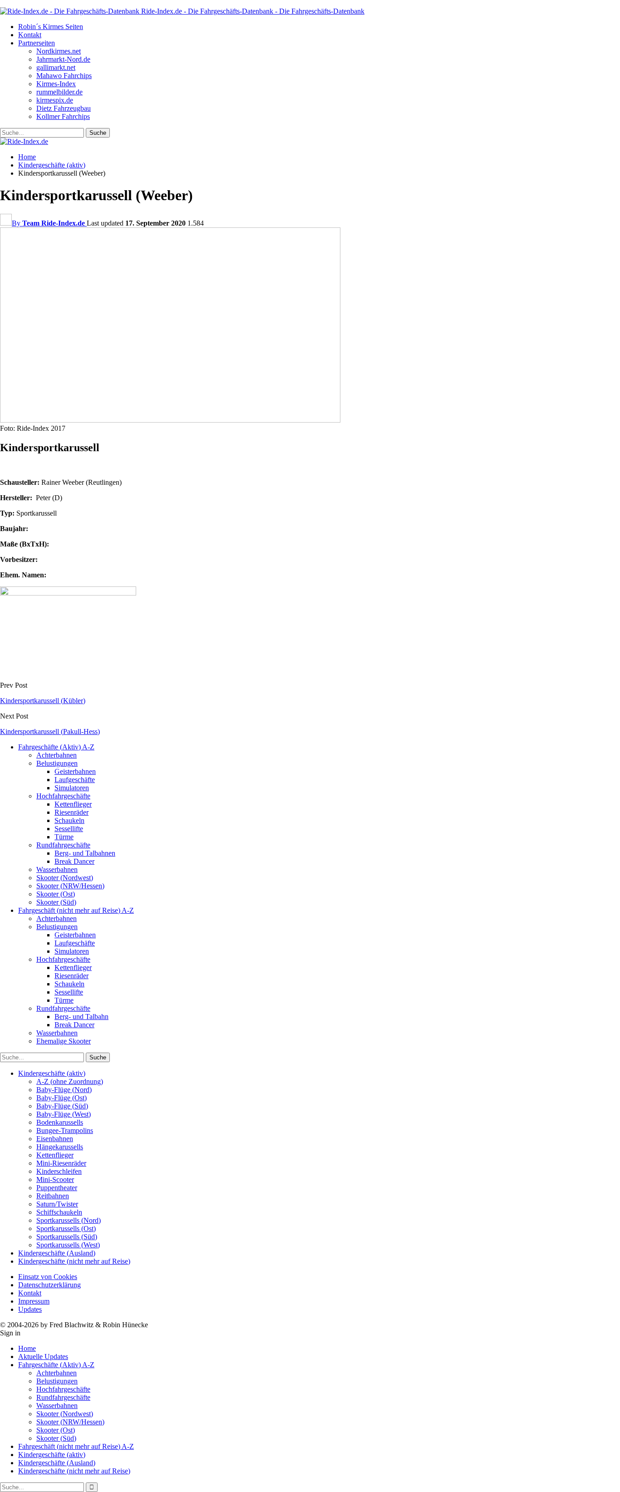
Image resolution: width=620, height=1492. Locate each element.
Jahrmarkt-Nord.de (63, 59)
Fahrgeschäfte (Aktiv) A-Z (56, 747)
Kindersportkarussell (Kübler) (42, 700)
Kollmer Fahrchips (63, 116)
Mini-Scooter (55, 1179)
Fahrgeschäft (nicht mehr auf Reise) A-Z (76, 910)
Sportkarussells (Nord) (68, 1220)
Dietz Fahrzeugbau (63, 108)
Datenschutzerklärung (49, 1285)
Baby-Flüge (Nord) (64, 1089)
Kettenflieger (73, 804)
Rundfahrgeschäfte (63, 845)
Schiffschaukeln (59, 1212)
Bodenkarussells (59, 1122)
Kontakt (29, 35)
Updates (30, 1309)
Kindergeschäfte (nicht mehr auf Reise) (74, 1261)
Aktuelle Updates (43, 1356)
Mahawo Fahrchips (64, 75)
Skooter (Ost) (55, 894)
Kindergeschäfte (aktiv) (51, 1073)
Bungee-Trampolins (64, 1130)
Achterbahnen (56, 755)
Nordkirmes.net (58, 51)
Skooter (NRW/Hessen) (70, 886)
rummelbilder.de (59, 92)
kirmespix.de (54, 100)
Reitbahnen (52, 1196)
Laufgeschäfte (74, 779)
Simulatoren (71, 788)
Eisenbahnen (54, 1138)
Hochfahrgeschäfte (63, 796)
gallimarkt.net (55, 67)
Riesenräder (71, 812)
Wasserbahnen (57, 869)
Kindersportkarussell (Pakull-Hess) (50, 731)
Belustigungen (57, 763)
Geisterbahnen (75, 771)
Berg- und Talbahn (81, 1016)
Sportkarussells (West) (68, 1245)
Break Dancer (74, 861)
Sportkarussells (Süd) (66, 1237)
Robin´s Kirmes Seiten (50, 26)
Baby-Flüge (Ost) (61, 1098)
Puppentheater (56, 1188)
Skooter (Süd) (56, 902)
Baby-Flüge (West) (63, 1114)
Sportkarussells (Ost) (66, 1228)
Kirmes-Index (56, 84)
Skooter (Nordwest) (64, 877)
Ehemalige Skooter (63, 1041)
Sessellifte (68, 828)
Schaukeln (69, 820)
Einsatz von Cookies (47, 1276)
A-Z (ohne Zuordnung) (69, 1081)
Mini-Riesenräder (61, 1163)
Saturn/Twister (57, 1204)
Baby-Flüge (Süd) (62, 1106)
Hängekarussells (59, 1147)
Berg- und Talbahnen (84, 853)
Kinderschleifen (59, 1171)
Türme (64, 837)
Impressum (33, 1301)
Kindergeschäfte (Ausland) (56, 1253)
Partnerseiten (36, 43)
